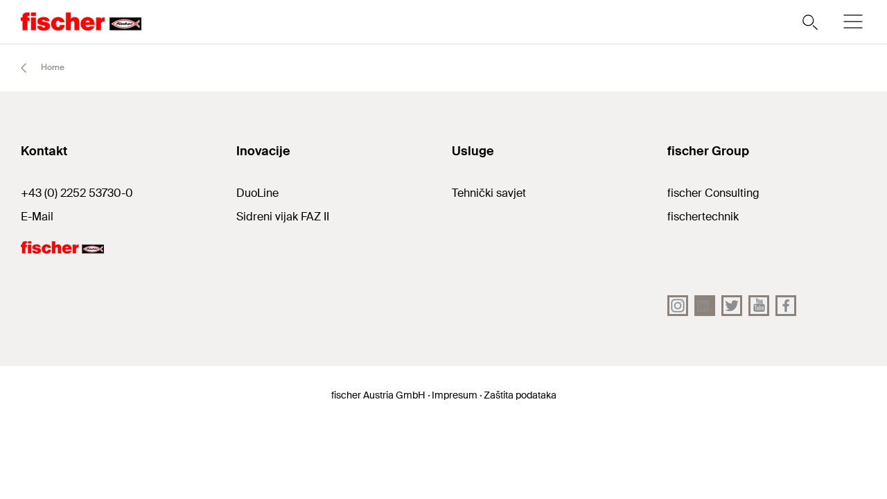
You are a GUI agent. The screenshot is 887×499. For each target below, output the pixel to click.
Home (51, 67)
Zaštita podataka (520, 395)
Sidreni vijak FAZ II (282, 216)
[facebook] (785, 305)
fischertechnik (703, 216)
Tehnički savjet (489, 193)
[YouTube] (758, 305)
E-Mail (37, 216)
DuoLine (257, 193)
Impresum (454, 395)
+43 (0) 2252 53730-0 (77, 193)
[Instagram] (677, 305)
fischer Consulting (713, 193)
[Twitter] (731, 305)
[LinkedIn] (704, 305)
